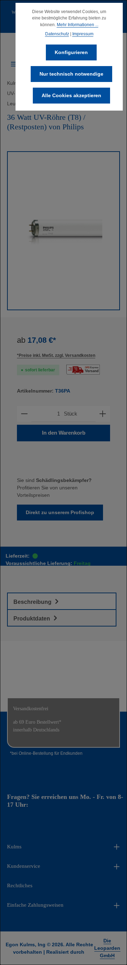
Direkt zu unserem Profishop (60, 512)
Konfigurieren (71, 52)
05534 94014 (47, 804)
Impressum (82, 33)
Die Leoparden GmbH (107, 948)
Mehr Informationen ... (77, 24)
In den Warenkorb (63, 433)
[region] (63, 230)
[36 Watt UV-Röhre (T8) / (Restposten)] (63, 231)
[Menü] (14, 64)
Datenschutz (57, 33)
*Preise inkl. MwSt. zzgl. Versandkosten (56, 355)
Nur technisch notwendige (71, 74)
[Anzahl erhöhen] (102, 414)
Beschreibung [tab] (33, 602)
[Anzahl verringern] (24, 414)
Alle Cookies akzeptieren (71, 95)
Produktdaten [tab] (32, 619)
